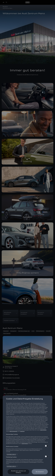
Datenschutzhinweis (13, 431)
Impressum (22, 431)
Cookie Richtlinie (43, 429)
